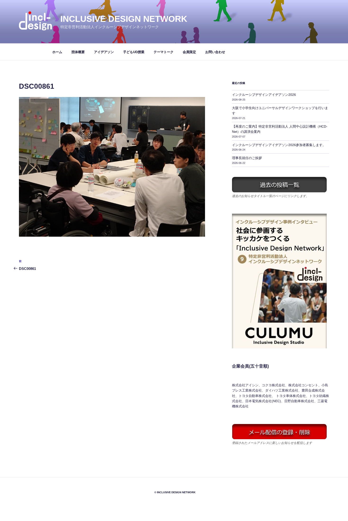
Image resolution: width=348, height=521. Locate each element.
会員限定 (189, 52)
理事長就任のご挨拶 (247, 158)
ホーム (57, 52)
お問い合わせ (215, 52)
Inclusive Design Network (123, 19)
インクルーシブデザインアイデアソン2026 (264, 95)
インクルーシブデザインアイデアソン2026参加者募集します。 (279, 145)
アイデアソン (104, 52)
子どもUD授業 (133, 52)
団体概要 (78, 52)
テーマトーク (164, 52)
